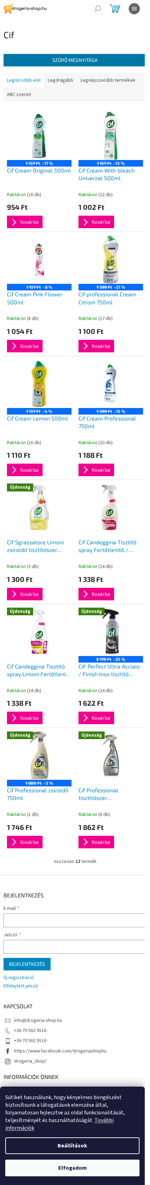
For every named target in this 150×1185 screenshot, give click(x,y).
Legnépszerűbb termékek (108, 80)
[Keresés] (98, 9)
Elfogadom (72, 1168)
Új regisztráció (18, 978)
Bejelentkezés (27, 964)
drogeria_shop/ (30, 1061)
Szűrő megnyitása (75, 60)
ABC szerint (19, 94)
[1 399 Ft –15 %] (110, 384)
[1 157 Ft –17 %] (39, 136)
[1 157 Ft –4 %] (39, 384)
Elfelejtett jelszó (20, 986)
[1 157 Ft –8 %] (39, 259)
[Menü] (134, 9)
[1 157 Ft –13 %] (110, 136)
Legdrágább (60, 80)
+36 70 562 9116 (30, 1030)
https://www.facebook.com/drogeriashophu (60, 1051)
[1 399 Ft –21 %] (110, 259)
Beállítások (72, 1146)
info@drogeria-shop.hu (38, 1020)
